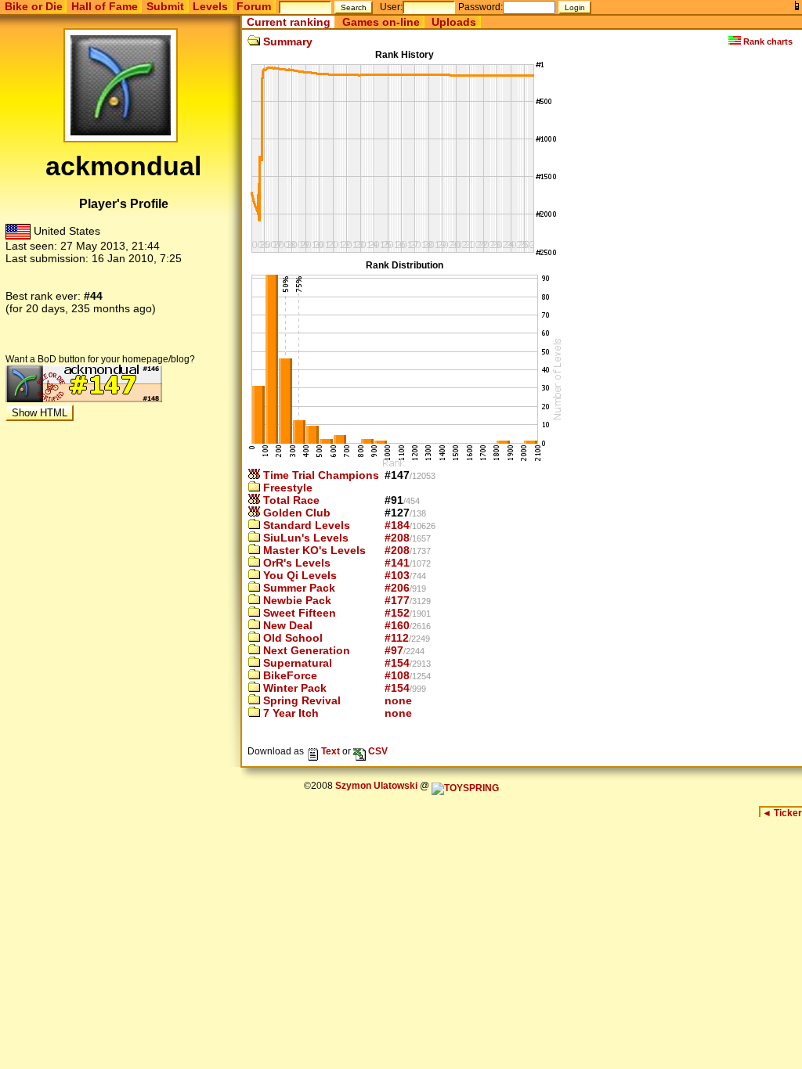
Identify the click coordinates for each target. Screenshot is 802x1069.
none (398, 700)
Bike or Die (34, 6)
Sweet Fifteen (298, 612)
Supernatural (296, 663)
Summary (286, 41)
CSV (377, 751)
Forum (254, 6)
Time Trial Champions (319, 475)
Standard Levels (305, 525)
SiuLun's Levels (304, 537)
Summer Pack (297, 587)
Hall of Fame (104, 6)
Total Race (290, 500)
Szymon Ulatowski (376, 785)
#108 (397, 675)
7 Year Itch (289, 713)
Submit (165, 6)
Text (329, 751)
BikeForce (288, 675)
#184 (397, 525)
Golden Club (295, 512)
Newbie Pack (295, 600)
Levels (210, 6)
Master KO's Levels (313, 550)
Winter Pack (293, 688)
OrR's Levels (295, 562)
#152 (397, 612)
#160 (397, 625)
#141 (397, 562)
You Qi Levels (298, 575)
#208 (397, 537)
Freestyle (286, 487)
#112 (397, 638)
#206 (397, 587)
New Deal (286, 625)
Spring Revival (300, 700)
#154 (397, 663)
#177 (397, 600)
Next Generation (305, 650)
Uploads (454, 22)
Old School (291, 638)
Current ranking (289, 22)
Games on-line (381, 22)
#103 (397, 575)
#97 (394, 650)
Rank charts (767, 41)
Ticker (782, 813)
